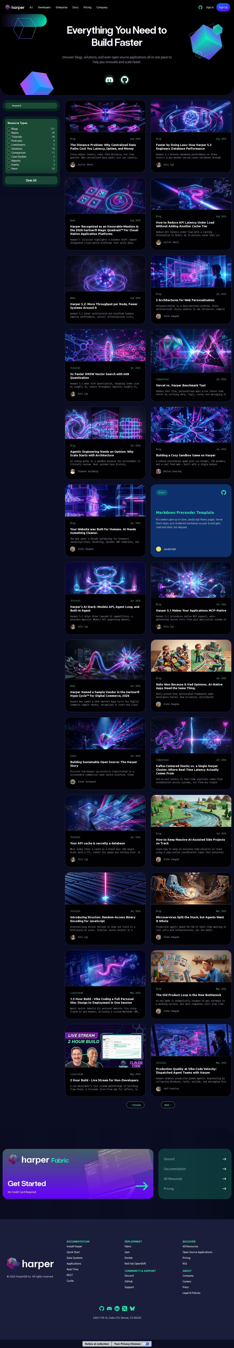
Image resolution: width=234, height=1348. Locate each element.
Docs (75, 7)
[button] (31, 7)
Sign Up (223, 7)
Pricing (87, 7)
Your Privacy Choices (127, 1343)
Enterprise (61, 7)
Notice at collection (97, 1343)
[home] (16, 7)
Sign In (210, 7)
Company (101, 7)
